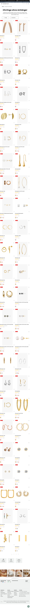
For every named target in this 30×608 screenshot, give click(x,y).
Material (15, 592)
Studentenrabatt (9, 597)
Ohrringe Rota (2, 124)
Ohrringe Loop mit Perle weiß (19, 146)
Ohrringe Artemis (3, 391)
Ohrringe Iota (17, 546)
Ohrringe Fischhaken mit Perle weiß (5, 102)
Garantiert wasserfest (23, 591)
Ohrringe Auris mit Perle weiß (19, 191)
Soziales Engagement (4, 593)
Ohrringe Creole (17, 80)
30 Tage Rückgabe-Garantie (24, 592)
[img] (2, 36)
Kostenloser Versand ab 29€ (24, 593)
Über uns (2, 591)
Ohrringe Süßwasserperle (19, 213)
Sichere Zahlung (22, 595)
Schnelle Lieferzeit (23, 596)
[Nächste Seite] (18, 554)
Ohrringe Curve (2, 235)
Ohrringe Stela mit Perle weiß (4, 146)
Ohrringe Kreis (17, 102)
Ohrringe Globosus (18, 435)
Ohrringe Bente (17, 457)
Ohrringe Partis (17, 524)
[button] (1, 4)
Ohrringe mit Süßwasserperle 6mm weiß (6, 213)
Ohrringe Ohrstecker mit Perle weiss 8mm (21, 346)
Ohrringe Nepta (17, 391)
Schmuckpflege (16, 591)
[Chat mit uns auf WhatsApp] (28, 606)
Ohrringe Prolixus (18, 35)
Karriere (2, 596)
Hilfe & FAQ (9, 592)
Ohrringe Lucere (2, 457)
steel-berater (9, 593)
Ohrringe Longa (17, 257)
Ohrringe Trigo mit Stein (19, 413)
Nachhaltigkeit (3, 592)
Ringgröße (15, 593)
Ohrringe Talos (2, 302)
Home (3, 6)
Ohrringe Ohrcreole (18, 124)
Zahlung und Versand (10, 596)
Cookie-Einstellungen (15, 602)
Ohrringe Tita (2, 35)
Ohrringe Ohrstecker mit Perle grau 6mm (21, 302)
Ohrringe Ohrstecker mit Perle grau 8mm (6, 324)
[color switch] (15, 40)
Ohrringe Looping (18, 235)
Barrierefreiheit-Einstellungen (22, 602)
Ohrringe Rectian (2, 502)
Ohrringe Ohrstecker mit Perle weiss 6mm (6, 346)
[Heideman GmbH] (5, 3)
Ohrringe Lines (2, 80)
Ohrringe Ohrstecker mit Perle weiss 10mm (22, 324)
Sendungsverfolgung (10, 591)
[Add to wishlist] (13, 20)
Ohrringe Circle (2, 257)
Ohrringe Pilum (2, 524)
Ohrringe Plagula (17, 502)
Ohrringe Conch (2, 413)
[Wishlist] (25, 4)
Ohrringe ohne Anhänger (8, 6)
